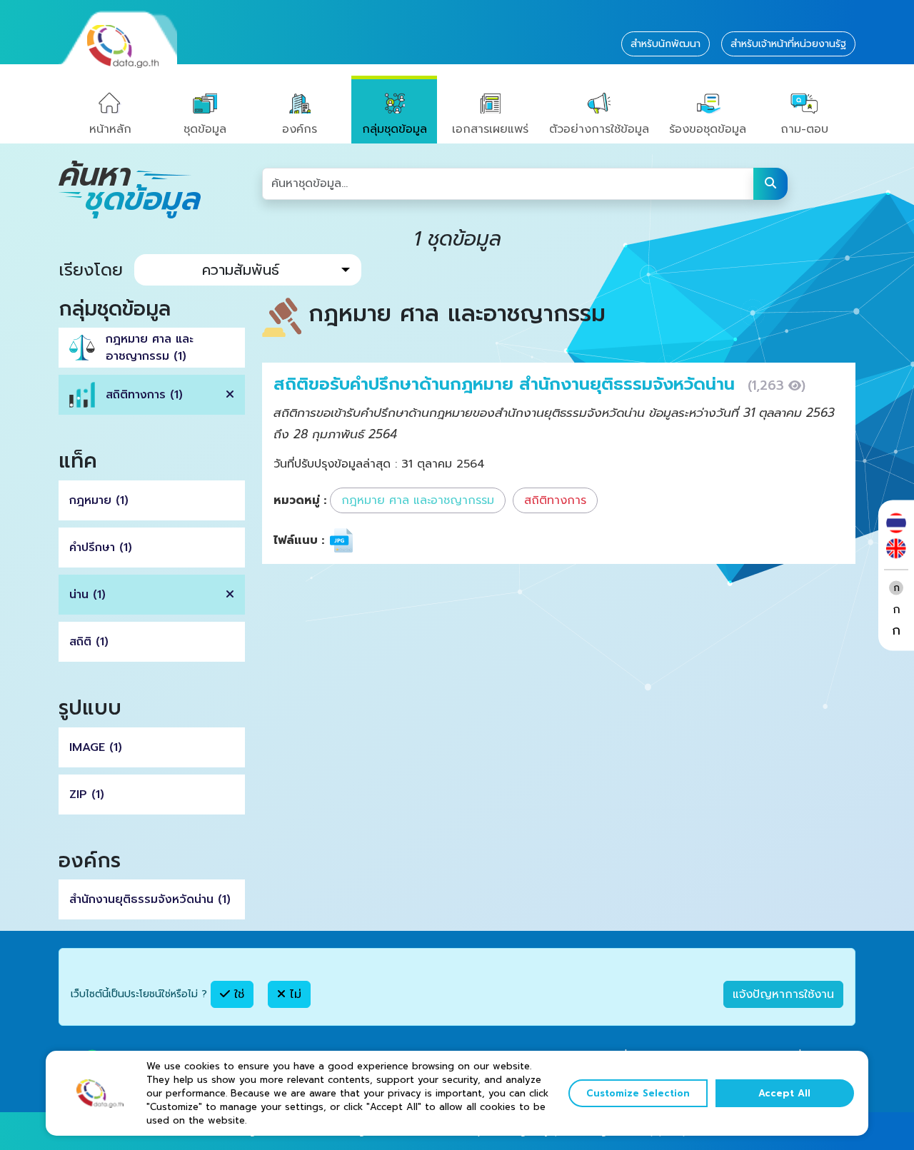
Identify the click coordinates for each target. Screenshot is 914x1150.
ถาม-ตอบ (804, 129)
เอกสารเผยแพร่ (490, 129)
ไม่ (293, 994)
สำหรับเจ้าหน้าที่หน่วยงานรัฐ (788, 43)
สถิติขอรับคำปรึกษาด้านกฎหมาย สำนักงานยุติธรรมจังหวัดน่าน (506, 384)
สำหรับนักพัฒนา (665, 43)
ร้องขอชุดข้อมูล (707, 129)
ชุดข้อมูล (205, 129)
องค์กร (299, 129)
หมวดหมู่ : (299, 500)
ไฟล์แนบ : (298, 540)
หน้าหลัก (110, 129)
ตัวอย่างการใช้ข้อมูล (599, 129)
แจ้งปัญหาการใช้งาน (783, 994)
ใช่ (237, 994)
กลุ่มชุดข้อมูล (394, 129)
